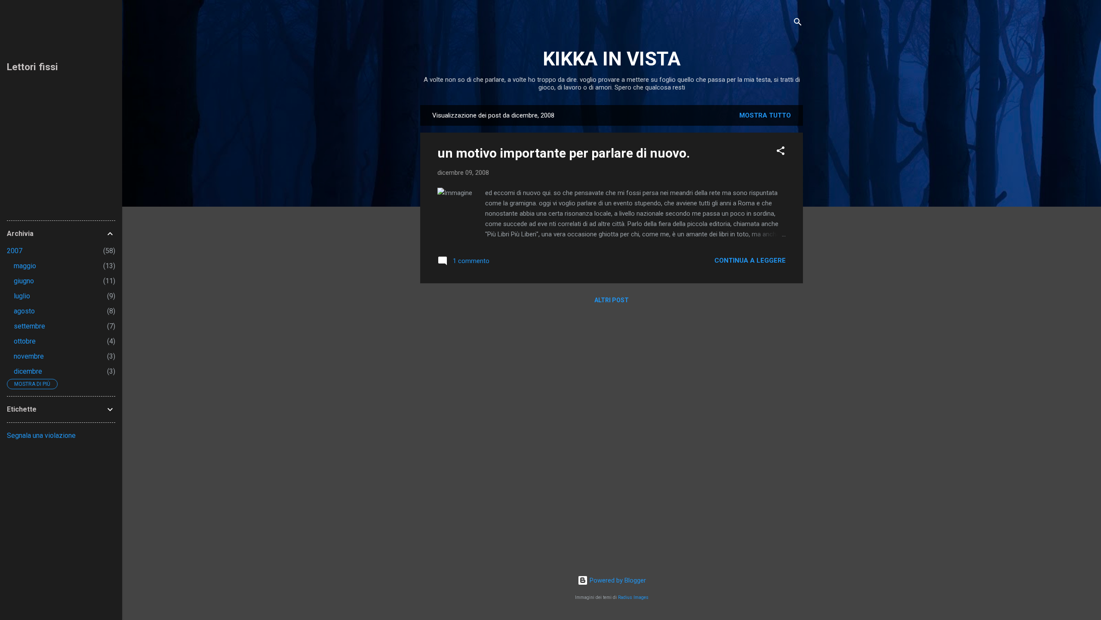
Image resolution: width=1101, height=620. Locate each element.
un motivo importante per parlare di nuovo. (563, 153)
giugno (24, 281)
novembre (29, 356)
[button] (780, 152)
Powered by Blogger (617, 580)
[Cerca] (798, 23)
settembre (29, 326)
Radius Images (633, 597)
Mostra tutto (765, 115)
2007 (14, 251)
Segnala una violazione (41, 435)
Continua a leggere (750, 260)
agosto (24, 311)
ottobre (25, 341)
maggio (25, 266)
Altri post (611, 300)
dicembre (28, 371)
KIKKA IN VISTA (612, 58)
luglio (22, 296)
